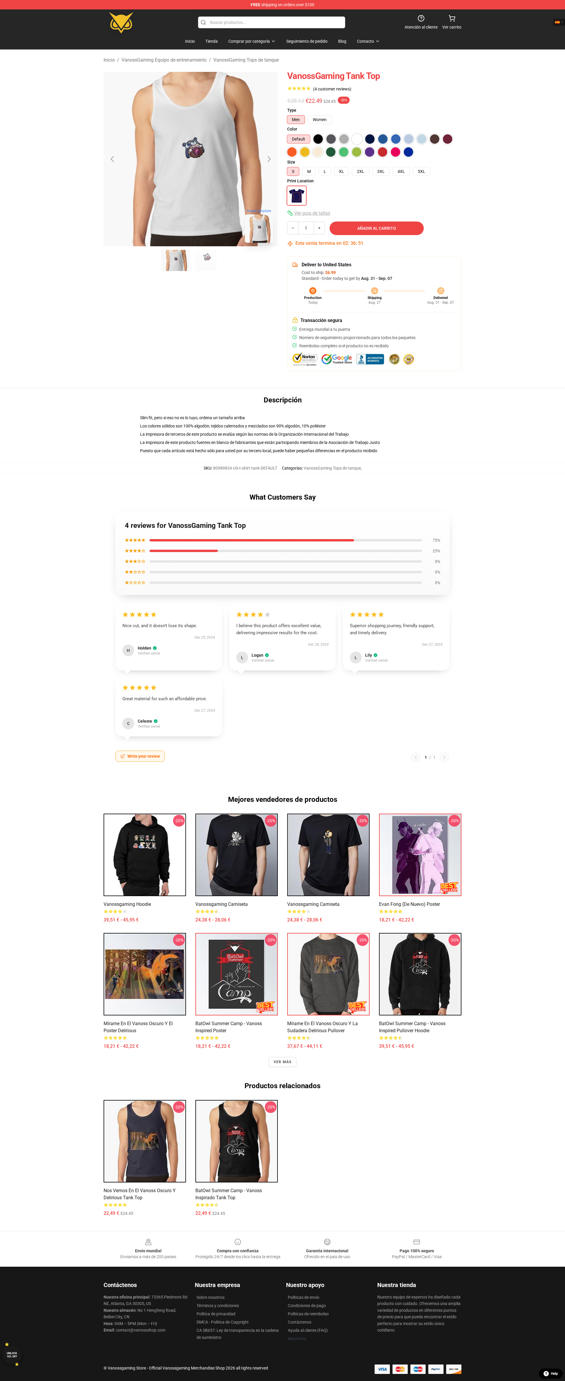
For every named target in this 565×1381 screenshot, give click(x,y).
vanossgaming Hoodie (127, 904)
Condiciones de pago (307, 1305)
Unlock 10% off (12, 1355)
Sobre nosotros (211, 1297)
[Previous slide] (113, 159)
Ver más (282, 1062)
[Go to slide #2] (206, 260)
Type (291, 110)
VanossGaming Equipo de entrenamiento (164, 60)
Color (292, 129)
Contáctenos (299, 1322)
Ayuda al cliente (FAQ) (308, 1330)
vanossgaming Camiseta (221, 904)
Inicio (109, 60)
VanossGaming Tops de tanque (246, 60)
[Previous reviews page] (416, 757)
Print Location (300, 181)
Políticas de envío (303, 1297)
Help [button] (554, 1374)
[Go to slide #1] (175, 260)
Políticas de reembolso (308, 1313)
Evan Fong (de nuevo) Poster (409, 904)
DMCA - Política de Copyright (223, 1322)
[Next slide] (268, 159)
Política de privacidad (216, 1313)
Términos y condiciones (218, 1305)
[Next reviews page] (444, 757)
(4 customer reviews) (332, 89)
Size (291, 162)
